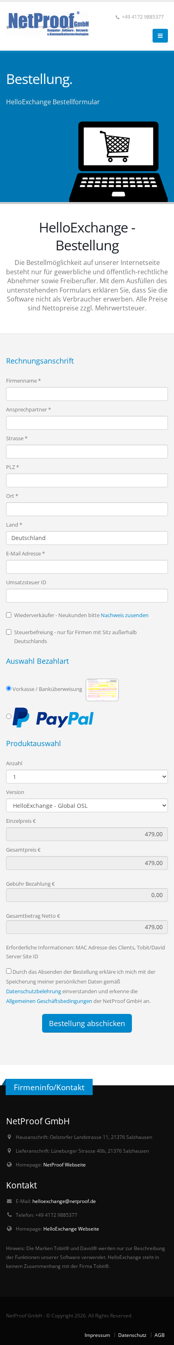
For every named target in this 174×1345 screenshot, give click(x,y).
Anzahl (14, 763)
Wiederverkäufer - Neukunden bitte (81, 615)
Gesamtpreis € (23, 849)
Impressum (97, 1335)
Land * (14, 524)
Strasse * (17, 438)
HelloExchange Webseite (71, 1228)
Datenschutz (132, 1335)
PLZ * (12, 467)
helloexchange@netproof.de (64, 1201)
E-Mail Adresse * (25, 553)
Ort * (12, 495)
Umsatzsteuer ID (26, 582)
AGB (160, 1335)
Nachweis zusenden (125, 615)
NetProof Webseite (64, 1164)
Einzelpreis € (21, 820)
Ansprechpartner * (28, 409)
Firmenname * (23, 380)
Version (15, 792)
